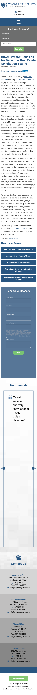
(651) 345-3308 (19, 656)
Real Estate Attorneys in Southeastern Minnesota (18, 270)
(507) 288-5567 (19, 14)
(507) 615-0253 (19, 632)
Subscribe (18, 49)
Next (34, 468)
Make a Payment (18, 678)
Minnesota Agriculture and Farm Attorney (18, 249)
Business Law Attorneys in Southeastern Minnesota (18, 279)
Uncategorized (13, 238)
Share (19, 71)
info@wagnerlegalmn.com (20, 588)
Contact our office (18, 228)
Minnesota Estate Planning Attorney (18, 256)
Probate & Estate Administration (18, 262)
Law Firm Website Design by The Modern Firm (18, 689)
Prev (3, 468)
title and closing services (25, 80)
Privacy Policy (25, 686)
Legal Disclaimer (13, 686)
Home (20, 12)
